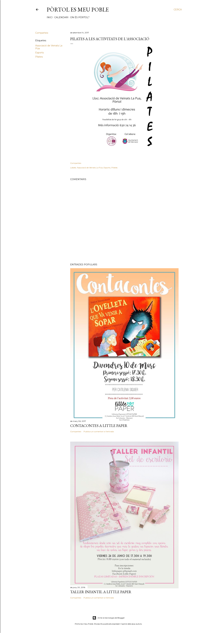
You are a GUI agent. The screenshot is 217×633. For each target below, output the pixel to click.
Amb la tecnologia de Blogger (111, 618)
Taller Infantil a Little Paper (100, 591)
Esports (39, 52)
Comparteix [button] (41, 32)
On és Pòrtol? (79, 17)
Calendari (61, 17)
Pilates (39, 56)
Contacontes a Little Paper (98, 425)
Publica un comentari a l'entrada (99, 431)
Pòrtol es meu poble (78, 9)
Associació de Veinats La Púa (90, 167)
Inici (50, 17)
